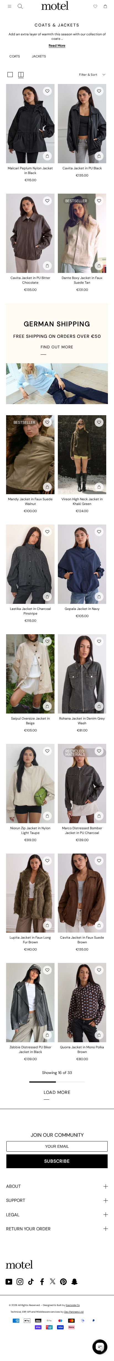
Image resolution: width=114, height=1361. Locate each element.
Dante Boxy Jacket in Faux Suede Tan (82, 280)
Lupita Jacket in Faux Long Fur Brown (30, 939)
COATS (14, 56)
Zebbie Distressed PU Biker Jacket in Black (30, 1049)
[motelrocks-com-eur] (55, 6)
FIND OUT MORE (57, 346)
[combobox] (20, 6)
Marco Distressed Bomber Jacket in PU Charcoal (82, 830)
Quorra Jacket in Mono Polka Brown (82, 1049)
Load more (57, 1092)
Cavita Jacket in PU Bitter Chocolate (30, 280)
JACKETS (39, 56)
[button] (47, 91)
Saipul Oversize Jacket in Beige (30, 720)
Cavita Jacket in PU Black (82, 168)
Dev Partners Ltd (74, 1311)
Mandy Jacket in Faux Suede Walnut (30, 501)
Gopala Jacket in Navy (82, 609)
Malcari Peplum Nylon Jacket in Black (30, 170)
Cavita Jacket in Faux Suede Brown (82, 939)
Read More (57, 45)
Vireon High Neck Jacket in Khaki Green (82, 501)
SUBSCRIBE (57, 1161)
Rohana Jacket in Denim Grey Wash (82, 720)
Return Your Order (28, 1229)
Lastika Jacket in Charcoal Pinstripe (30, 611)
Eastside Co (73, 1305)
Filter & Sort (88, 75)
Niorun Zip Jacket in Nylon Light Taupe (30, 830)
